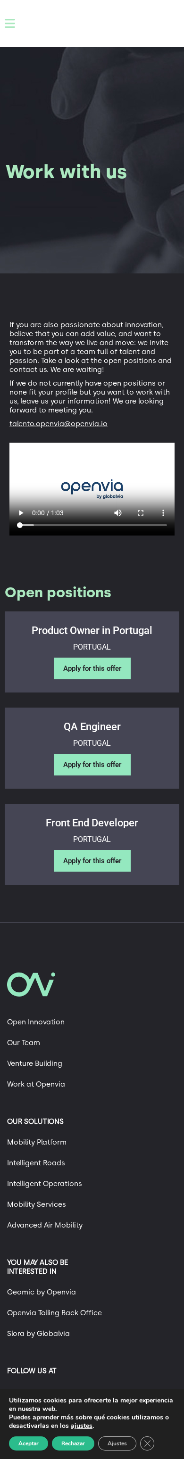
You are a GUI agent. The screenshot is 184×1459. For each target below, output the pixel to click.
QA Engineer (92, 727)
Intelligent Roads (36, 1163)
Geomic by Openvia (41, 1292)
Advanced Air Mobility (45, 1225)
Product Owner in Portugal (92, 630)
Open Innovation (36, 1022)
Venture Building (34, 1063)
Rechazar (73, 1443)
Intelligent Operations (44, 1183)
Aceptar (28, 1443)
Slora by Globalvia (38, 1333)
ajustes (81, 1426)
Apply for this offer (92, 668)
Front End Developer (92, 823)
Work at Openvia (36, 1084)
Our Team (23, 1043)
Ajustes (117, 1443)
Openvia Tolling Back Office (54, 1313)
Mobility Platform (37, 1142)
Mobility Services (36, 1204)
